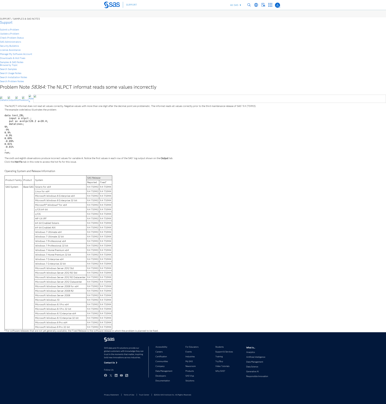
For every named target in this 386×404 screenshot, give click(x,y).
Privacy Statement (111, 395)
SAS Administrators (10, 41)
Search (249, 5)
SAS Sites (270, 5)
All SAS (234, 5)
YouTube (121, 375)
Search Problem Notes (12, 81)
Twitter (110, 375)
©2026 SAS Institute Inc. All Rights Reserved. (172, 395)
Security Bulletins (9, 45)
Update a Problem (9, 33)
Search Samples (8, 69)
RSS (126, 375)
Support (6, 22)
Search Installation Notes (13, 77)
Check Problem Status (12, 37)
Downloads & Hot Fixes (12, 58)
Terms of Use (129, 395)
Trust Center (144, 395)
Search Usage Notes (10, 73)
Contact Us (263, 5)
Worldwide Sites (256, 5)
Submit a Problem (9, 29)
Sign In (277, 5)
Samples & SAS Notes (11, 62)
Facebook (105, 375)
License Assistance (10, 50)
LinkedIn (116, 375)
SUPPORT (131, 4)
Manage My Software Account (16, 54)
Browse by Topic (9, 65)
